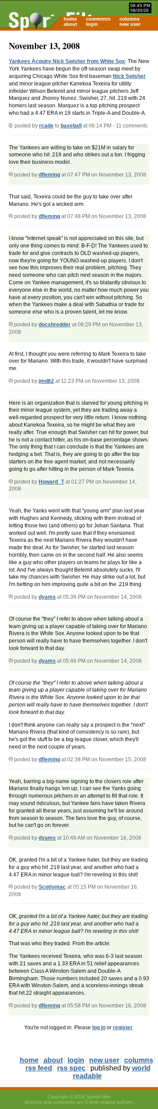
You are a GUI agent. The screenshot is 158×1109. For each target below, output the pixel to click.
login (92, 24)
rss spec (71, 1068)
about (70, 24)
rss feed (38, 1068)
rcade (46, 126)
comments (98, 18)
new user (129, 24)
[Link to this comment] (11, 175)
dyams (47, 597)
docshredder (55, 324)
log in (98, 1027)
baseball (71, 126)
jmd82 (46, 381)
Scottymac (52, 887)
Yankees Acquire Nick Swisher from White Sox (67, 61)
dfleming (49, 175)
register (123, 1027)
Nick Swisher (129, 76)
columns (129, 18)
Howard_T (51, 482)
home (70, 18)
